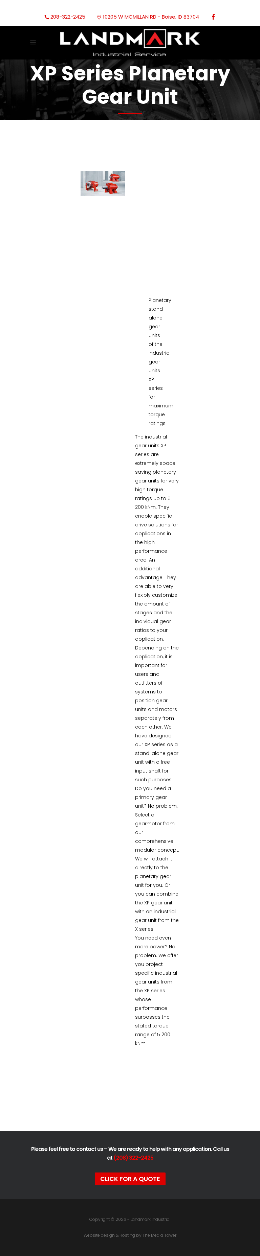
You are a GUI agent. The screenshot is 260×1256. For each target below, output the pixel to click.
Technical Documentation (131, 1093)
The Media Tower (159, 1235)
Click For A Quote (130, 1179)
